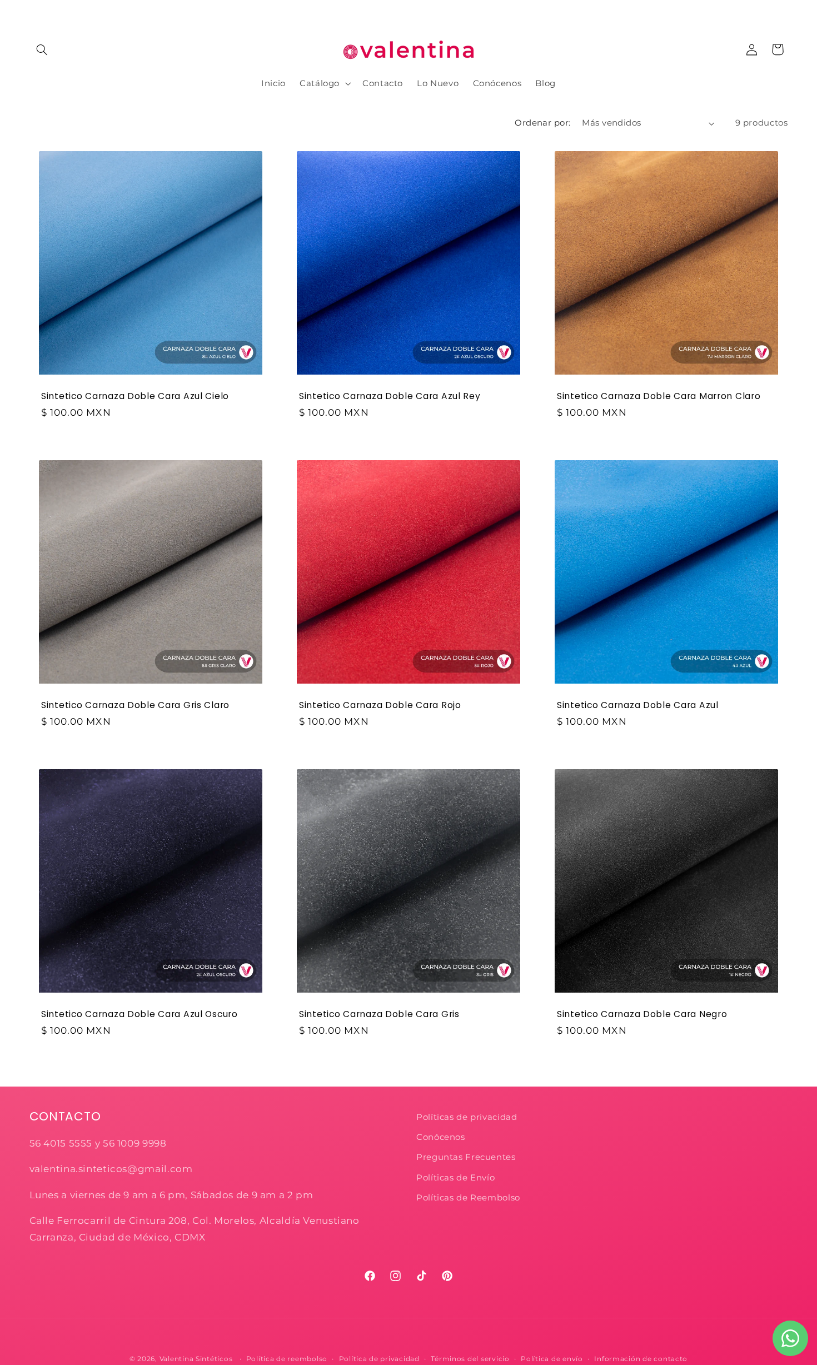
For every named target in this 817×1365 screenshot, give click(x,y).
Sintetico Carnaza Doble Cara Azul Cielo (135, 396)
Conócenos (440, 1137)
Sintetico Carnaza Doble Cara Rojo (380, 705)
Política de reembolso (286, 1359)
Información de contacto (641, 1359)
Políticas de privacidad (468, 1117)
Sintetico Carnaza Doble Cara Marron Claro (659, 396)
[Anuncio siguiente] (784, 11)
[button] (42, 49)
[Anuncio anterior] (33, 11)
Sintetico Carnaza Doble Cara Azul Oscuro (139, 1014)
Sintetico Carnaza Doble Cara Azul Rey (390, 396)
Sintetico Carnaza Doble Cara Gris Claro (135, 705)
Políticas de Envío (455, 1178)
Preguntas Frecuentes (466, 1157)
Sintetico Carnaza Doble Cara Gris (379, 1014)
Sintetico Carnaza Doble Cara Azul (638, 705)
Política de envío (552, 1359)
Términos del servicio (470, 1359)
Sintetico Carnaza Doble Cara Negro (642, 1014)
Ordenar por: (542, 123)
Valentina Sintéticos (196, 1359)
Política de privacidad (379, 1359)
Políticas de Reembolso (468, 1198)
